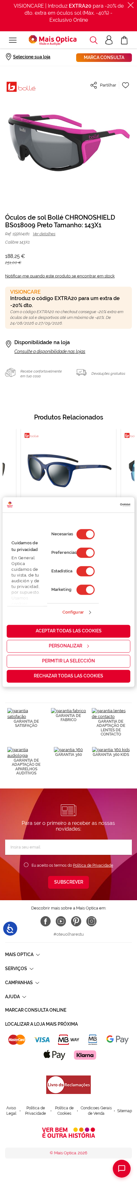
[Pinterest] (76, 921)
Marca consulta (104, 57)
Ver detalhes (44, 233)
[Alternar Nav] (12, 40)
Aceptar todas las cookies (69, 630)
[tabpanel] (68, 488)
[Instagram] (91, 921)
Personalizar (65, 645)
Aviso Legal (11, 1111)
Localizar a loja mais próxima (41, 1024)
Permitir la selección (68, 660)
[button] (93, 40)
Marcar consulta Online (35, 1010)
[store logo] (52, 40)
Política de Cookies (64, 1111)
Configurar (73, 612)
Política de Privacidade (93, 865)
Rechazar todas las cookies (68, 675)
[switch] (85, 552)
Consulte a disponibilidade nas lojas (49, 351)
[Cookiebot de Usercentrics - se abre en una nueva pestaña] (102, 504)
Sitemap (124, 1111)
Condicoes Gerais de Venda (96, 1111)
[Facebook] (45, 921)
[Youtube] (60, 921)
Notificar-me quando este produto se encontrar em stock (60, 276)
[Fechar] (130, 5)
